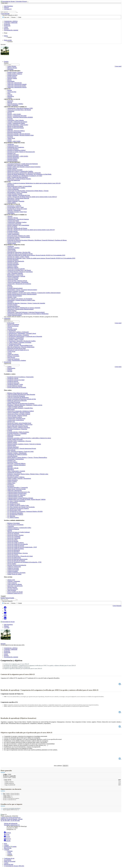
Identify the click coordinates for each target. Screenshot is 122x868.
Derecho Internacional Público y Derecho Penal (19, 424)
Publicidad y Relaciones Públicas (16, 130)
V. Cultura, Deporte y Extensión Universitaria (19, 342)
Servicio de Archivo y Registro (15, 535)
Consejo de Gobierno (13, 354)
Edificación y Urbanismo (13, 435)
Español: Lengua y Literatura (15, 72)
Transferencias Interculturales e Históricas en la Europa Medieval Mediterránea (27, 313)
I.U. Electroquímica (12, 502)
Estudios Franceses (12, 75)
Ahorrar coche (11, 579)
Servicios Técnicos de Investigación (16, 565)
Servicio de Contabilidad (13, 536)
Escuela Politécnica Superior (14, 386)
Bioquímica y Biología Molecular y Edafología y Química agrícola (24, 405)
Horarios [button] (6, 655)
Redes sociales (8, 40)
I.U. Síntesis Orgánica (13, 517)
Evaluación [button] (7, 651)
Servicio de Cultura (12, 539)
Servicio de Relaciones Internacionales (17, 559)
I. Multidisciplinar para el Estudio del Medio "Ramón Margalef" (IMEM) (26, 499)
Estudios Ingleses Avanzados (14, 169)
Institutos (9, 369)
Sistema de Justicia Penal (13, 241)
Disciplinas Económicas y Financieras (17, 429)
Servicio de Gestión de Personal (15, 545)
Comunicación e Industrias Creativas (16, 222)
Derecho (9, 112)
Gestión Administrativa (13, 234)
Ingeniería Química (12, 159)
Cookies (6, 863)
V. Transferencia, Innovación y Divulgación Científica (21, 341)
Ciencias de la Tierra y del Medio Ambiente (18, 414)
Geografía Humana (12, 456)
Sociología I (10, 484)
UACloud (6, 627)
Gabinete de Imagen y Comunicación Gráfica (19, 527)
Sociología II (10, 486)
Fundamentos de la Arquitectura (15, 147)
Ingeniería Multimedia (13, 157)
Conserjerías (10, 526)
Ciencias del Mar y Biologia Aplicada (17, 415)
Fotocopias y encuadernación (15, 585)
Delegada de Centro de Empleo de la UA (18, 350)
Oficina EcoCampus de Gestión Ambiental (18, 532)
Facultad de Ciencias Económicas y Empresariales (20, 377)
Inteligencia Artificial (12, 267)
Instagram (8, 838)
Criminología (10, 111)
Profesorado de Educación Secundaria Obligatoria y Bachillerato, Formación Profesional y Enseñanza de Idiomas (37, 240)
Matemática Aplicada (12, 468)
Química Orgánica (12, 481)
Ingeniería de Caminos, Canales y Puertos (18, 256)
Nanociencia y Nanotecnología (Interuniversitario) (20, 309)
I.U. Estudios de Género (13, 504)
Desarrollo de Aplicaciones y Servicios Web (18, 252)
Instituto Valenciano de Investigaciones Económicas (20, 403)
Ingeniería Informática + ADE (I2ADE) (17, 156)
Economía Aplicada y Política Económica (18, 432)
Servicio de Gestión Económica (15, 548)
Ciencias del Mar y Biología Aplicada (17, 280)
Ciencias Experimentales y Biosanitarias (17, 282)
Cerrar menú (4, 3)
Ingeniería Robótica (12, 160)
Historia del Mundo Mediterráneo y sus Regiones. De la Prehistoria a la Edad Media (29, 174)
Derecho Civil (11, 421)
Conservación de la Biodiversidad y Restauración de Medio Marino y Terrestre (27, 190)
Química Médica (11, 202)
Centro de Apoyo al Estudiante (15, 524)
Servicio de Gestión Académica (15, 542)
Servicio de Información (13, 550)
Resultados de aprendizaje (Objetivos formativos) (17, 667)
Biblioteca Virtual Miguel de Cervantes (17, 393)
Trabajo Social (11, 138)
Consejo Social (11, 351)
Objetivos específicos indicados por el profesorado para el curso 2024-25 (23, 668)
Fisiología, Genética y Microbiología (16, 453)
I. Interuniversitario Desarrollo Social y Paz (18, 492)
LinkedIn (8, 840)
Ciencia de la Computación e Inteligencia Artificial (20, 411)
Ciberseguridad (11, 249)
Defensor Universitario (13, 356)
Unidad (20, 603)
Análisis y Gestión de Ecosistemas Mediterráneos (34, 183)
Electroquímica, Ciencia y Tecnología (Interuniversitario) (22, 289)
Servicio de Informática (13, 551)
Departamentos (11, 368)
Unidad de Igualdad (12, 571)
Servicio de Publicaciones (14, 557)
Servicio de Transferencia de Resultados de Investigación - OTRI (24, 562)
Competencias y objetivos (11, 21)
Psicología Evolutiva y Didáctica (15, 477)
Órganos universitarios (13, 324)
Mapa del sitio (7, 848)
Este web (6, 17)
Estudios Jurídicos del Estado (15, 439)
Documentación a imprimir (11, 30)
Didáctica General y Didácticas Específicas (18, 427)
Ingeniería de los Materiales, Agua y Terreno (41, 258)
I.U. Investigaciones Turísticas (15, 514)
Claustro (9, 353)
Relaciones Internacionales (14, 132)
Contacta (6, 845)
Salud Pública (11, 213)
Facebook (8, 832)
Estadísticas (7, 846)
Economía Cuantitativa (13, 232)
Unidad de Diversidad (13, 569)
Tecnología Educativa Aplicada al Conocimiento (20, 271)
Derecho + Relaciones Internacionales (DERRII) (20, 117)
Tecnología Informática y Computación (17, 487)
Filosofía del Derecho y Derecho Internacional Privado (21, 448)
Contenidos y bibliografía (10, 22)
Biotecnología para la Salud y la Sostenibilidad (19, 186)
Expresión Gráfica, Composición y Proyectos (19, 441)
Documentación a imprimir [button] (11, 657)
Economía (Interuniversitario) (15, 288)
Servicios (9, 371)
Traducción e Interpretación (14, 82)
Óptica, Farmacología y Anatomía (16, 471)
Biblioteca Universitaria (13, 523)
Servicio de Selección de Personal (16, 560)
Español (3, 596)
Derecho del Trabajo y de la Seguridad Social (19, 423)
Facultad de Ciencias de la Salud (15, 380)
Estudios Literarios (12, 168)
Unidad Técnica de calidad (14, 574)
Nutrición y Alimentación (14, 210)
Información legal (8, 864)
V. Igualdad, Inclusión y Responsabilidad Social (19, 345)
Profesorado (7, 25)
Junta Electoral (11, 357)
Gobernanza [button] (7, 318)
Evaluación (7, 24)
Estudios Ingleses (11, 76)
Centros (9, 366)
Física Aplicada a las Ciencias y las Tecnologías (19, 298)
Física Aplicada (11, 450)
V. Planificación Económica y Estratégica (18, 335)
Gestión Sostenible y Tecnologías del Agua (18, 195)
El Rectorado (10, 323)
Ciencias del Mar (11, 91)
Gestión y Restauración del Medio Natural (32, 196)
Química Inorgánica (12, 480)
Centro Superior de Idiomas (14, 584)
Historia (9, 79)
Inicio (5, 843)
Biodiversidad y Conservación (15, 274)
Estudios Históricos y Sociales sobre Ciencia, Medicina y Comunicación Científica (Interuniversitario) (34, 292)
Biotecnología (11, 409)
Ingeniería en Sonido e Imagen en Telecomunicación (21, 151)
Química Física (11, 483)
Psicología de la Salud (13, 475)
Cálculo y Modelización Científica (16, 187)
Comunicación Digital (13, 220)
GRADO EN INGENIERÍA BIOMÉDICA (11, 808)
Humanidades (11, 81)
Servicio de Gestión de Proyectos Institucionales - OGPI (22, 547)
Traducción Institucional (13, 180)
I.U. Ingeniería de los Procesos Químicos (18, 508)
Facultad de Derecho (12, 381)
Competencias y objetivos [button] (10, 648)
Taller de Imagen (11, 590)
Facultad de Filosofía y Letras (15, 384)
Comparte (6, 849)
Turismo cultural (11, 243)
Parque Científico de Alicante (15, 591)
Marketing (10, 129)
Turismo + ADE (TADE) (13, 141)
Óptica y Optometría (12, 105)
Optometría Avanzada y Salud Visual (17, 211)
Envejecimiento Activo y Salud (15, 207)
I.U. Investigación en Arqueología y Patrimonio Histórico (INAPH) (25, 511)
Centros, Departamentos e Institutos (16, 360)
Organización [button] (7, 362)
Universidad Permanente (13, 402)
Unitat (19, 17)
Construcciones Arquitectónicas (15, 420)
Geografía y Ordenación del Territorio (17, 121)
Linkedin (9, 854)
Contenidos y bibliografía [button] (10, 649)
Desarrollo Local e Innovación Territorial (18, 165)
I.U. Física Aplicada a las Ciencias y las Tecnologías (21, 507)
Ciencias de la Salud (12, 279)
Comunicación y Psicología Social (16, 418)
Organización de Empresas (14, 472)
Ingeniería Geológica (12, 262)
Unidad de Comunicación (14, 566)
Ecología (9, 430)
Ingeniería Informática (13, 154)
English (12, 598)
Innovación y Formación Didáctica (16, 463)
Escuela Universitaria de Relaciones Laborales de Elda (21, 399)
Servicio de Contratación (13, 538)
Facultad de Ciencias (12, 378)
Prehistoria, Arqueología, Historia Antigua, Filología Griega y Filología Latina (27, 474)
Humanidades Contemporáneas (15, 459)
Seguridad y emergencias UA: (12, 825)
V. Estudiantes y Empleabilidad (15, 338)
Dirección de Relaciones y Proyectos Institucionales (20, 347)
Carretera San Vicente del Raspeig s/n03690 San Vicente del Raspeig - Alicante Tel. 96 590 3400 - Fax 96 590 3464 (11, 819)
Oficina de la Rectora (12, 326)
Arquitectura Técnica (12, 145)
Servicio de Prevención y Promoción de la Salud (20, 556)
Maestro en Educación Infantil (15, 126)
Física (8, 93)
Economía (10, 118)
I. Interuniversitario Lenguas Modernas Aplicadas (20, 498)
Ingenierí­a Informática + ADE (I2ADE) (17, 124)
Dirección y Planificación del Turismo (17, 228)
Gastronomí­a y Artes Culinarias (15, 120)
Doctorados (10, 69)
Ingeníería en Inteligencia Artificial (16, 150)
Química (9, 97)
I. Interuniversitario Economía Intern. (17, 493)
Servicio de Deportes (12, 541)
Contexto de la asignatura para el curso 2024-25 (16, 664)
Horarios (6, 28)
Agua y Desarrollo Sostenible (15, 273)
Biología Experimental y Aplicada (16, 276)
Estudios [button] (6, 61)
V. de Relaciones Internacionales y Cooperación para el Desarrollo (24, 336)
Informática (10, 301)
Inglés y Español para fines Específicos (17, 177)
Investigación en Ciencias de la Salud (17, 208)
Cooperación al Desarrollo (14, 223)
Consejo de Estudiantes (13, 359)
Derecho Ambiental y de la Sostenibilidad (18, 225)
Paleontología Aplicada (13, 199)
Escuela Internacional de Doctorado (16, 387)
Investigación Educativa (13, 238)
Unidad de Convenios (13, 568)
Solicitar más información (10, 823)
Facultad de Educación (13, 383)
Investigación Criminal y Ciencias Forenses (18, 237)
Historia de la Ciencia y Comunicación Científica (20, 171)
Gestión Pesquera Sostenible (14, 193)
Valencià (7, 598)
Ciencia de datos (11, 250)
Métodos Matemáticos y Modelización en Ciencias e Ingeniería (23, 307)
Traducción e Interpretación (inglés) (16, 85)
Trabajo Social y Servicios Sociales (16, 489)
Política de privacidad (9, 861)
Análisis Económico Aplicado (15, 406)
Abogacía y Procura (12, 217)
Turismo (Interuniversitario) (14, 315)
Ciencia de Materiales (13, 189)
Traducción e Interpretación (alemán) (17, 84)
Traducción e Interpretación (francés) (17, 87)
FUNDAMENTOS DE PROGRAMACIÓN (12, 58)
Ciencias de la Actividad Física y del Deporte (19, 109)
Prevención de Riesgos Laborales (16, 268)
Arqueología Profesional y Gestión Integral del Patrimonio (22, 163)
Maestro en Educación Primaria (15, 127)
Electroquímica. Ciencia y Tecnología (17, 192)
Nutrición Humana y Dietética (15, 103)
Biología (9, 90)
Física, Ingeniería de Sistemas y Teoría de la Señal (20, 451)
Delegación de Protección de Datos (16, 348)
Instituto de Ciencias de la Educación (17, 400)
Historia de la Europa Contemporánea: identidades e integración (24, 172)
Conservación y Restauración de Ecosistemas (19, 283)
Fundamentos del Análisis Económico (17, 454)
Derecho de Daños (12, 226)
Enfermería (10, 100)
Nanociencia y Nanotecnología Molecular (18, 198)
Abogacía (9, 216)
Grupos (6, 27)
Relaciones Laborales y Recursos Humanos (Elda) (20, 135)
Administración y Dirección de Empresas (18, 219)
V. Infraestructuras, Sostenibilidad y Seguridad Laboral (21, 333)
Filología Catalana (12, 78)
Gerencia (9, 327)
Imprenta (9, 530)
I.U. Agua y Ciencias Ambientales (16, 501)
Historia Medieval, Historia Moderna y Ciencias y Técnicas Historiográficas (27, 457)
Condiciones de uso (9, 858)
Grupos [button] (6, 654)
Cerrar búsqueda (5, 13)
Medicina (9, 102)
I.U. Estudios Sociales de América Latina (18, 505)
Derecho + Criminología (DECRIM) (16, 115)
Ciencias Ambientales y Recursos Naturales (18, 412)
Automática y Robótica (13, 247)
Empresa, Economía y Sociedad (15, 291)
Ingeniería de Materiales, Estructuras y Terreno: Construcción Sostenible (26, 303)
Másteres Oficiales (12, 67)
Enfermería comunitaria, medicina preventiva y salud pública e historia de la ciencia (29, 438)
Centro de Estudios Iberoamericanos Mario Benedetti (21, 394)
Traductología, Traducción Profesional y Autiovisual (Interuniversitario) (26, 312)
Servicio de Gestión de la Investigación (17, 544)
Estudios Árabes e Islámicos (14, 73)
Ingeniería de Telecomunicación (15, 261)
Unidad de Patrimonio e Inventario (16, 572)
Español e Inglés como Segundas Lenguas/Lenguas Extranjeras (23, 166)
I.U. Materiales (11, 516)
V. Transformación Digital (14, 344)
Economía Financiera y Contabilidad (16, 433)
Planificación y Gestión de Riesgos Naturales (19, 178)
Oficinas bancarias (12, 587)
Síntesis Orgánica (11, 310)
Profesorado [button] (7, 652)
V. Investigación (11, 330)
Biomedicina (10, 184)
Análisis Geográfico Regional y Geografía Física (20, 408)
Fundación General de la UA (14, 593)
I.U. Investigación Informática (15, 513)
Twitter (7, 834)
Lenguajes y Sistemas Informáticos (16, 465)
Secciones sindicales (12, 588)
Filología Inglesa (11, 445)
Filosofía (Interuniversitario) (14, 295)
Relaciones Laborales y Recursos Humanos (18, 133)
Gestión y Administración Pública (16, 123)
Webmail (6, 626)
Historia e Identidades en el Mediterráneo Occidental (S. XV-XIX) (24, 175)
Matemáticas (10, 96)
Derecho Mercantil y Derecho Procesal (17, 426)
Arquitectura (10, 144)
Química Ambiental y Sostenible (15, 201)
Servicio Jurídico (11, 563)
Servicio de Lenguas (12, 554)
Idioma (6, 35)
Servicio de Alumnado (13, 533)
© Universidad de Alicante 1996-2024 (14, 866)
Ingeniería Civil (11, 153)
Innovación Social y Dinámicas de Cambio (18, 235)
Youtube (8, 836)
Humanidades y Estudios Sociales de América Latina (21, 300)
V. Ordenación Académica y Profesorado (18, 332)
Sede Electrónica (8, 624)
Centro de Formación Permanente (16, 396)
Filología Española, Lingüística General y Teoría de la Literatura (24, 444)
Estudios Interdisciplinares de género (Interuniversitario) (22, 294)
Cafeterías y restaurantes (13, 581)
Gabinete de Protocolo (13, 529)
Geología (9, 94)
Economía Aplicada (12, 231)
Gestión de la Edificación (36, 255)
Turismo (9, 139)
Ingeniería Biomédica (13, 148)
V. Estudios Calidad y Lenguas (15, 339)
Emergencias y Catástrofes (14, 205)
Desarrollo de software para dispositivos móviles (20, 253)
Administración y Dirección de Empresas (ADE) (20, 108)
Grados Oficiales (11, 66)
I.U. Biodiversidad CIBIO (14, 510)
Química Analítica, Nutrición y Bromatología (19, 478)
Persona (13, 17)
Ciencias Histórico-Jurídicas (14, 417)
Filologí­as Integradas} (13, 447)
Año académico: (58, 765)
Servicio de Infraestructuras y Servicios (17, 553)
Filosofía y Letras (11, 297)
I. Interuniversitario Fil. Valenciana (16, 495)
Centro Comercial (12, 582)
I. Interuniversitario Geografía (15, 496)
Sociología (10, 136)
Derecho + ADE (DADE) (14, 114)
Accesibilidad (7, 860)
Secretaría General (12, 329)
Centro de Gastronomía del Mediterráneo (18, 397)
